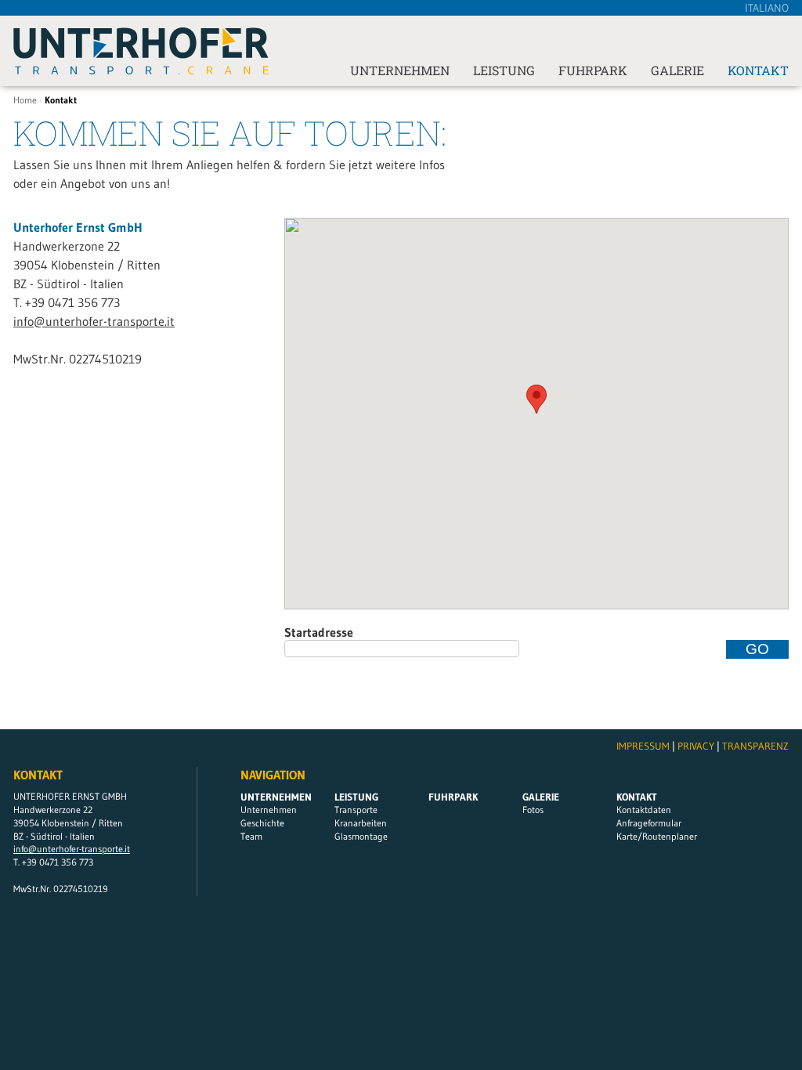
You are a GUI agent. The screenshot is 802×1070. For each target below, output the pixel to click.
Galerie (677, 70)
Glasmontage (361, 836)
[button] (536, 399)
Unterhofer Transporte (141, 50)
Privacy (695, 745)
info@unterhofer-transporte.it (94, 321)
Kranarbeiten (360, 823)
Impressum (643, 745)
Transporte (356, 809)
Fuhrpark (592, 70)
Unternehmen (400, 70)
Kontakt (758, 70)
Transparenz (755, 745)
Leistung (504, 70)
